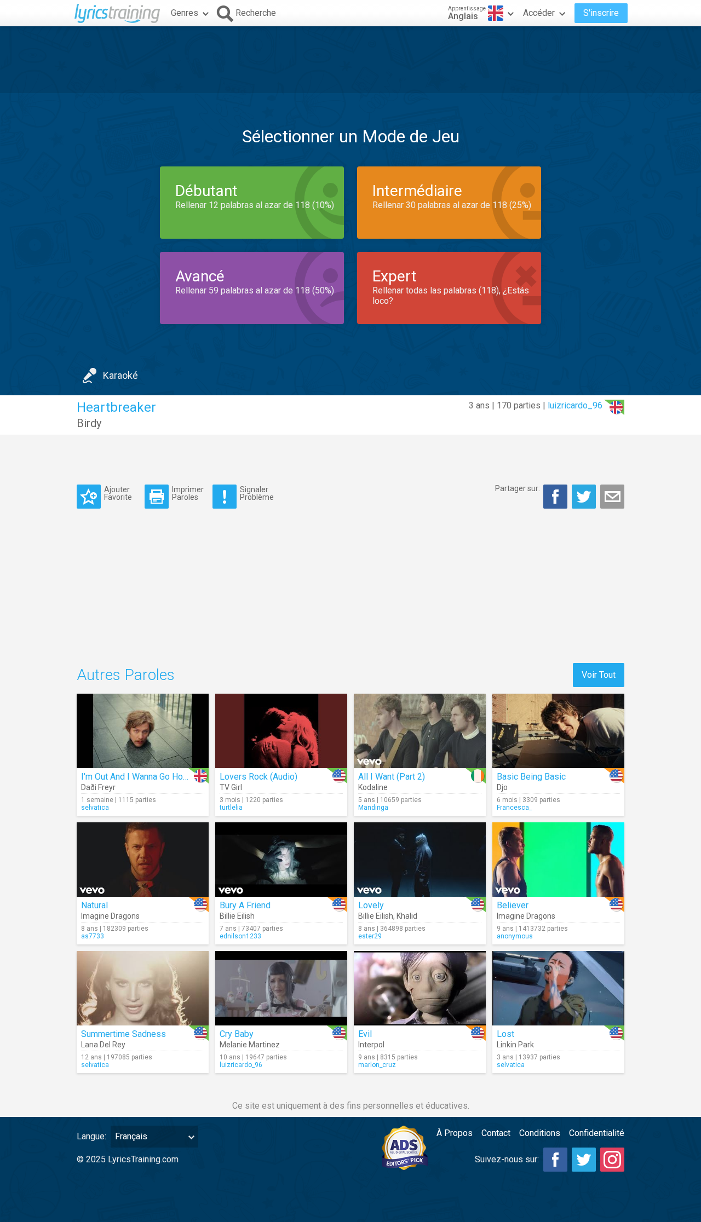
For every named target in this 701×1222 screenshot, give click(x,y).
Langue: (91, 1136)
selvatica (95, 807)
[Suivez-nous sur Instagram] (612, 1160)
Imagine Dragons (110, 916)
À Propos (454, 1133)
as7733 (92, 936)
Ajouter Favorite (118, 493)
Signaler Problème (257, 493)
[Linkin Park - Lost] (558, 988)
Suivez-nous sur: (507, 1159)
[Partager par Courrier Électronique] (612, 497)
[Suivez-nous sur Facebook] (555, 1160)
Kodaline (373, 787)
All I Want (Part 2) (391, 776)
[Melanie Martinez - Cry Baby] (281, 988)
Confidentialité (596, 1133)
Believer (512, 905)
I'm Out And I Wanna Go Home (138, 776)
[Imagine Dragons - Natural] (143, 859)
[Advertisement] (350, 59)
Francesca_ (514, 807)
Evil (365, 1034)
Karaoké (120, 375)
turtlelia (231, 807)
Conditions (539, 1133)
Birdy (89, 423)
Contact (495, 1133)
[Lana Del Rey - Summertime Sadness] (143, 988)
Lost (505, 1034)
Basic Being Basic (531, 776)
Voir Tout (599, 675)
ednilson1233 (240, 936)
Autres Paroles (126, 675)
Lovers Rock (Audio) (258, 776)
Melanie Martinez (250, 1044)
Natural (94, 905)
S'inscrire (601, 13)
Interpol (371, 1044)
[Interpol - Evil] (420, 988)
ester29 (370, 936)
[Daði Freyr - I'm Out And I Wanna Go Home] (143, 731)
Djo (502, 787)
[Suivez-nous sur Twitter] (584, 1160)
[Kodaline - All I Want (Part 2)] (420, 731)
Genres (184, 13)
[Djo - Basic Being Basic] (558, 731)
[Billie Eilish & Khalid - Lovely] (420, 859)
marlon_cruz (377, 1065)
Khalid (407, 916)
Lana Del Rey (103, 1044)
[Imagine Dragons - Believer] (558, 859)
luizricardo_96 (575, 405)
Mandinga (373, 807)
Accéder (539, 13)
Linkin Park (515, 1044)
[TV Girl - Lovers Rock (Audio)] (281, 731)
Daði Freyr (98, 787)
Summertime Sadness (123, 1034)
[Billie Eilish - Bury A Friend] (281, 859)
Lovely (371, 905)
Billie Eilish (237, 916)
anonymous (515, 936)
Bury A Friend (245, 905)
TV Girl (231, 787)
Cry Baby (237, 1034)
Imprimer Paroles (188, 493)
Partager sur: (517, 488)
